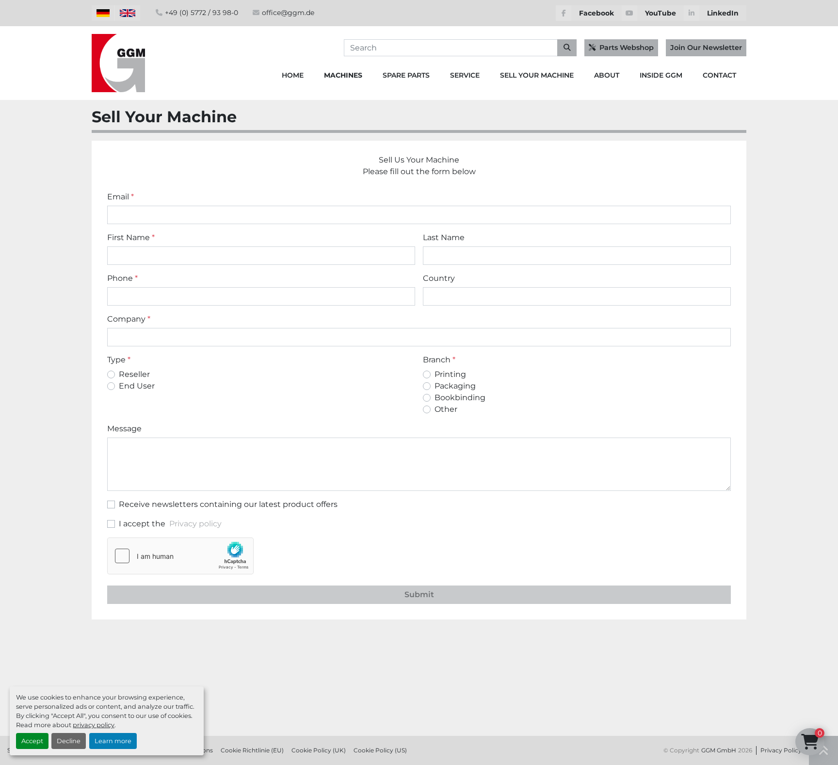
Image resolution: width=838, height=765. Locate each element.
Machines (343, 75)
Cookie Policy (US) (380, 750)
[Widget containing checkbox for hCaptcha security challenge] (180, 555)
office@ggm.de (288, 12)
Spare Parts (406, 75)
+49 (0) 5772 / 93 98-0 (201, 12)
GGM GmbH (718, 750)
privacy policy (93, 725)
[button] (343, 75)
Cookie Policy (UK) (318, 750)
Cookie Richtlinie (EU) (252, 750)
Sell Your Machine (537, 75)
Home (293, 75)
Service (465, 75)
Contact (719, 75)
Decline (69, 741)
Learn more (113, 741)
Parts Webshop (626, 47)
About (606, 75)
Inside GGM (661, 75)
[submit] (567, 48)
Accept (32, 741)
